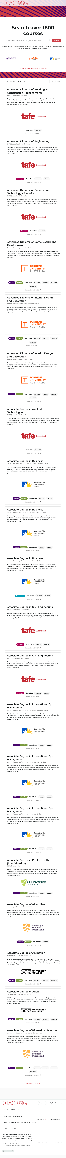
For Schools (40, 1119)
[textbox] (39, 40)
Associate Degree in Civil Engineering (30, 606)
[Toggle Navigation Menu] (63, 2)
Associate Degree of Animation (26, 952)
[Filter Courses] (7, 81)
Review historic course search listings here (33, 68)
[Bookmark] (40, 134)
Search (56, 40)
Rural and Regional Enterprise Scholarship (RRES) (20, 1122)
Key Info (13, 1128)
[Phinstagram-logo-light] (6, 1151)
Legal (5, 1128)
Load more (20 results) (33, 1083)
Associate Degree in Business (25, 460)
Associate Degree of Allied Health (27, 904)
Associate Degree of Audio (23, 991)
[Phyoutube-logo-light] (12, 1151)
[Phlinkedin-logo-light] (9, 1151)
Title (55, 82)
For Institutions (55, 1119)
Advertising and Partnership (13, 1116)
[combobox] (39, 40)
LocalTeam (61, 1142)
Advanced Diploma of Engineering (28, 141)
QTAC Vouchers (16, 1110)
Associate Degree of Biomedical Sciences (32, 1030)
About (6, 1110)
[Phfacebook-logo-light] (3, 1151)
